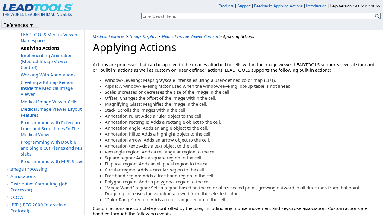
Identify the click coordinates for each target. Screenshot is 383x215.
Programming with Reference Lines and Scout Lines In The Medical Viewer (51, 128)
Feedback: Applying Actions (278, 6)
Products (226, 6)
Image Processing (28, 169)
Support (244, 6)
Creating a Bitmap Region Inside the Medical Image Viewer (47, 88)
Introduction (316, 6)
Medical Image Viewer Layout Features (51, 112)
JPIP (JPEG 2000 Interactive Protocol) (38, 208)
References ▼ (18, 25)
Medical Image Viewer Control (189, 36)
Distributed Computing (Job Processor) (38, 187)
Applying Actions (40, 48)
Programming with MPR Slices (52, 161)
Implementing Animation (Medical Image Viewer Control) (47, 61)
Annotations (23, 176)
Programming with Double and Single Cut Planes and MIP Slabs (52, 148)
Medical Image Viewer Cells (49, 102)
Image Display (143, 36)
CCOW (17, 197)
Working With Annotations (48, 75)
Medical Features (109, 36)
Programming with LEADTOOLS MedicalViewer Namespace (49, 34)
